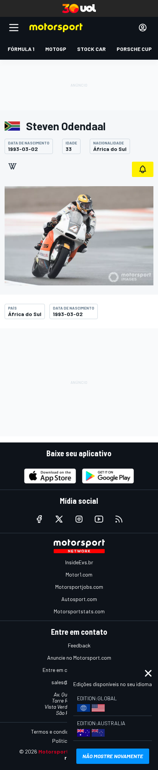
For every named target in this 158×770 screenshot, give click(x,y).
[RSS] (119, 519)
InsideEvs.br (79, 562)
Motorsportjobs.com (79, 586)
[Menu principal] (14, 27)
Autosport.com (79, 599)
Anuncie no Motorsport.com (79, 657)
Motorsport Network (65, 751)
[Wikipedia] (12, 166)
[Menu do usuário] (142, 27)
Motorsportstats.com (79, 611)
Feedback (79, 645)
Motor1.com (79, 574)
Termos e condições (54, 731)
